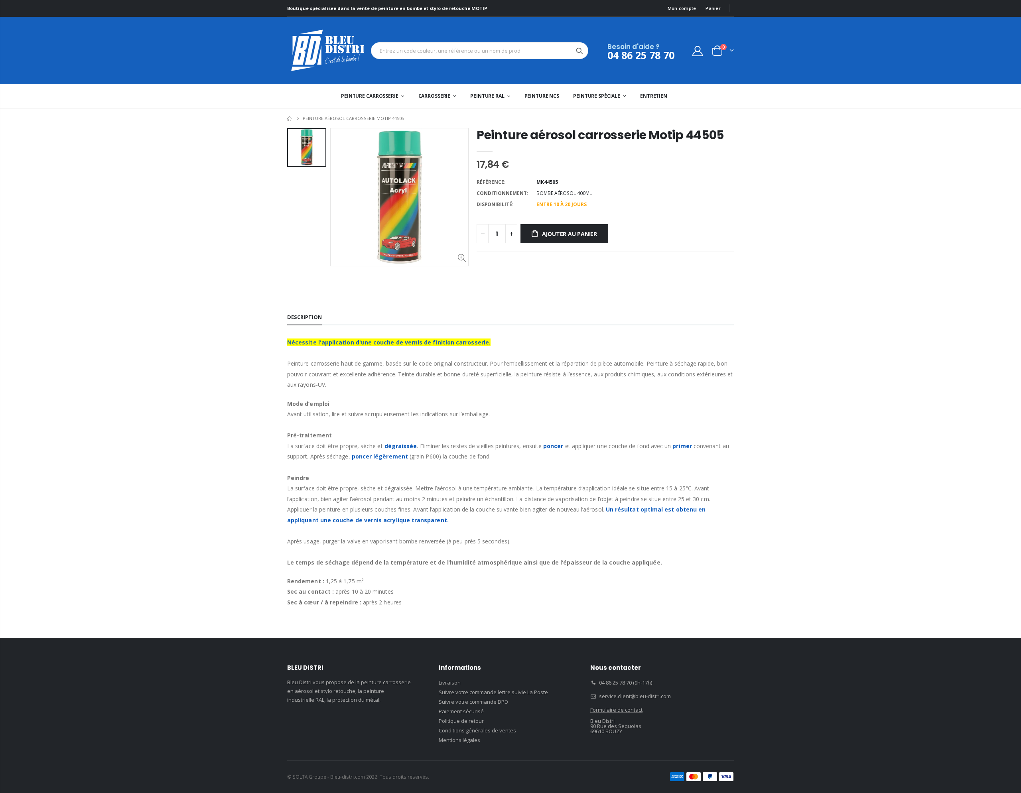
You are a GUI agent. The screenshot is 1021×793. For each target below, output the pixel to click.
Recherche (579, 51)
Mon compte (682, 8)
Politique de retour (461, 720)
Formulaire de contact (616, 709)
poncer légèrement (380, 456)
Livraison (450, 682)
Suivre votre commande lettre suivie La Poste (493, 692)
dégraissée (400, 446)
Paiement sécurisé (461, 711)
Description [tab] (304, 317)
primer (682, 446)
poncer (553, 446)
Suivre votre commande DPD (473, 701)
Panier (713, 8)
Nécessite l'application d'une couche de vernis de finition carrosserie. (389, 342)
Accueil (290, 118)
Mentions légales (459, 740)
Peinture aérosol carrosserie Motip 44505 (600, 135)
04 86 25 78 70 (640, 55)
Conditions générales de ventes (477, 730)
